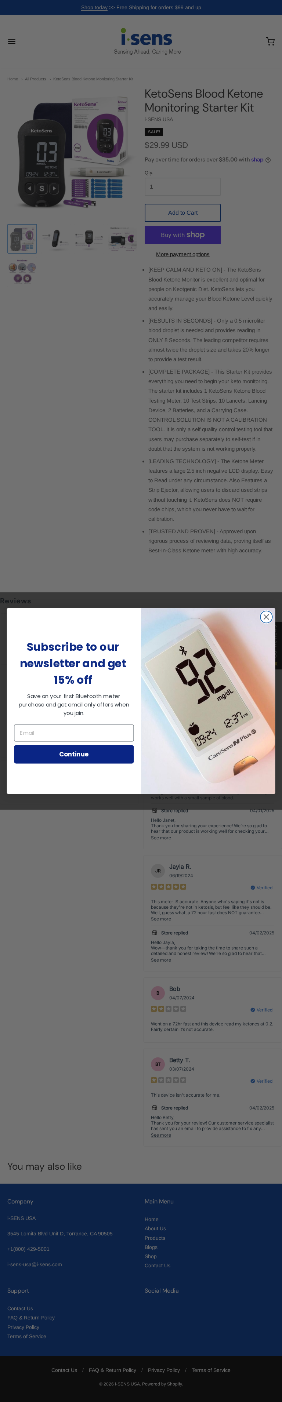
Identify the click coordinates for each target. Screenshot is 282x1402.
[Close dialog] (266, 617)
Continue (74, 754)
